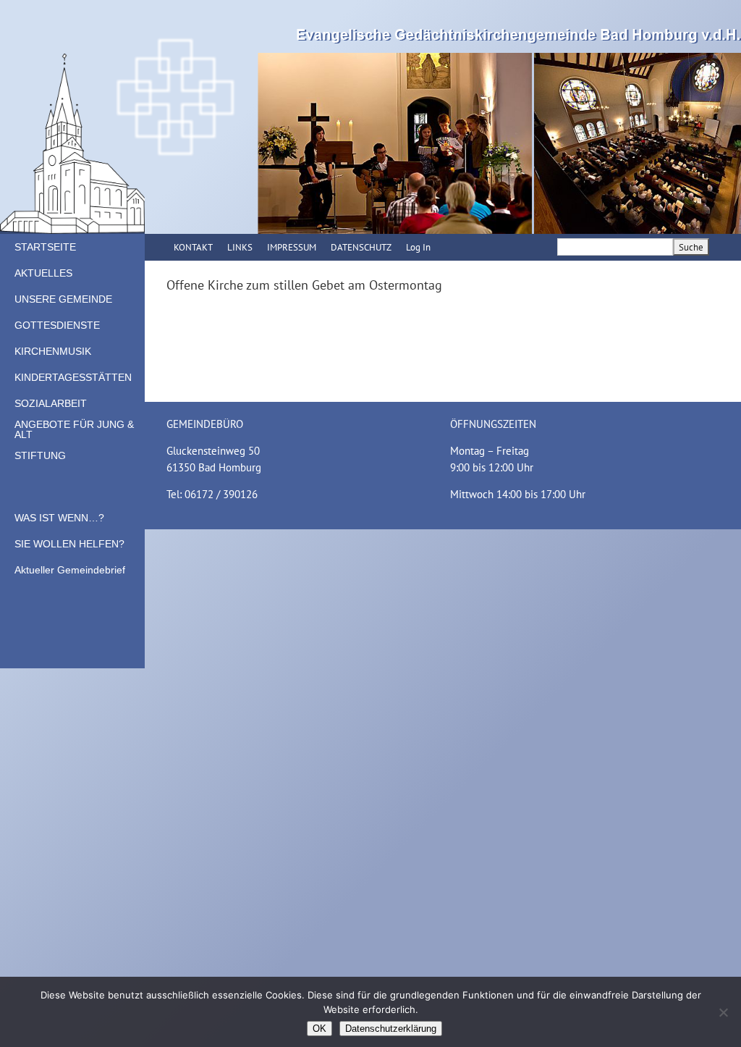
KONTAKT (193, 247)
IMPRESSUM (291, 247)
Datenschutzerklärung (390, 1028)
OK (319, 1028)
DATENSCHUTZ (361, 247)
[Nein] (723, 1012)
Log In (418, 247)
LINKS (240, 247)
